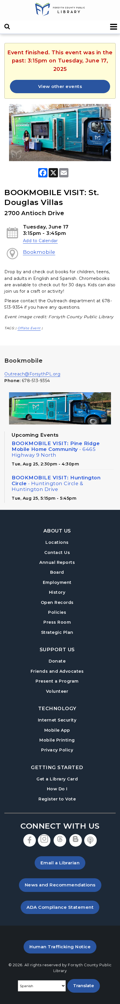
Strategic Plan (57, 632)
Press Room (57, 622)
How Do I (57, 788)
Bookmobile (39, 252)
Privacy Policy (57, 750)
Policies (57, 612)
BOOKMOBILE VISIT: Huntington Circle (56, 483)
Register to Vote (57, 799)
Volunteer (57, 691)
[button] (113, 26)
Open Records (57, 602)
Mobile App (57, 730)
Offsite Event (29, 328)
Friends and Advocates (57, 671)
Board (57, 572)
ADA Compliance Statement (63, 907)
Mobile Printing (57, 740)
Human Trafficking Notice (62, 946)
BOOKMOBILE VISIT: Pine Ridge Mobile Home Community (56, 449)
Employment (57, 582)
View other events (60, 86)
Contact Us (57, 552)
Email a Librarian (60, 863)
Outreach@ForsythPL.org (32, 374)
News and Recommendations (63, 885)
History (57, 592)
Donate (57, 661)
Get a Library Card (57, 779)
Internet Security (57, 720)
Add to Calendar (40, 240)
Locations (57, 542)
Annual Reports (57, 562)
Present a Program (57, 681)
